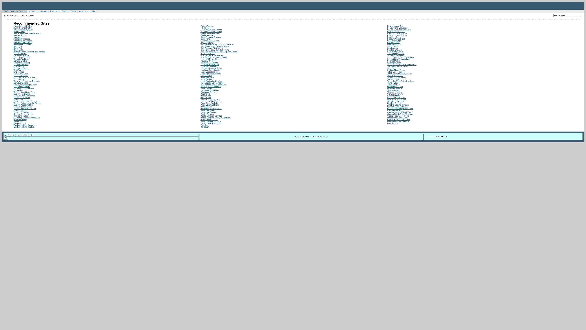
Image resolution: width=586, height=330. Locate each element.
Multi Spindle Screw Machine (213, 83)
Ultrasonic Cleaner (395, 87)
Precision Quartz (394, 37)
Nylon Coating (206, 88)
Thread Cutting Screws (396, 77)
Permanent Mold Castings (211, 101)
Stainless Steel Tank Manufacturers (401, 65)
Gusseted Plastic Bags (210, 41)
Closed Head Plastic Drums (398, 120)
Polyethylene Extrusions (397, 28)
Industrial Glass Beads (210, 65)
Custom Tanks (19, 110)
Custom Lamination (22, 98)
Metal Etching (206, 79)
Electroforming (20, 123)
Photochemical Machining (211, 109)
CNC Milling (19, 66)
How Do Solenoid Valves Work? (214, 57)
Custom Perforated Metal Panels (27, 103)
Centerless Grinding (22, 57)
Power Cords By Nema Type (399, 30)
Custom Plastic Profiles (23, 105)
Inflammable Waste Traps (211, 68)
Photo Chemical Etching (211, 105)
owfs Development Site (293, 6)
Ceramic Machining (22, 63)
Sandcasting (392, 48)
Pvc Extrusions (393, 43)
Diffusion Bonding (21, 116)
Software (31, 11)
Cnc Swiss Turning (21, 68)
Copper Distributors (22, 87)
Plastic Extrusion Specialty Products (215, 118)
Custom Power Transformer (25, 109)
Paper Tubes (206, 96)
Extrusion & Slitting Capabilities (400, 109)
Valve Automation (394, 92)
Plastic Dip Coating (208, 112)
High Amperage (207, 43)
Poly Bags (205, 125)
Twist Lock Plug (393, 85)
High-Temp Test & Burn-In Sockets (215, 50)
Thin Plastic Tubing (395, 76)
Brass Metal (18, 50)
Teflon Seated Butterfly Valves (399, 74)
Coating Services (21, 76)
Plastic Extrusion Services (211, 116)
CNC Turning (19, 70)
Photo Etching (206, 107)
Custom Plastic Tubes (23, 107)
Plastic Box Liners (208, 110)
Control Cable (19, 79)
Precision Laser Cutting (397, 33)
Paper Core (205, 94)
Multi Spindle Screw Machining (213, 85)
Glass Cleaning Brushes (211, 37)
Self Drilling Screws (395, 52)
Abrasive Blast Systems (23, 30)
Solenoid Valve (393, 61)
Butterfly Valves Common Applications (29, 52)
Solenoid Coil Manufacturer (398, 59)
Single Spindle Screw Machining (400, 57)
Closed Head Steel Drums (398, 116)
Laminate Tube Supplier (211, 70)
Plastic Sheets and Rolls (397, 107)
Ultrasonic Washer (395, 88)
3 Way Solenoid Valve (23, 28)
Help (92, 11)
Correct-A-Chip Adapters (24, 88)
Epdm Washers (207, 26)
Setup (63, 11)
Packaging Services (209, 92)
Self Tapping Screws (395, 55)
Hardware (42, 11)
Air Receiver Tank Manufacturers (27, 33)
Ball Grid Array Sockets (23, 44)
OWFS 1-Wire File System (13, 11)
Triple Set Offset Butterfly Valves (400, 81)
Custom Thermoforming (23, 112)
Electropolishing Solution (24, 127)
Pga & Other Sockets (209, 103)
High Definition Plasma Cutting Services (217, 44)
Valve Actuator (393, 90)
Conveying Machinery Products (27, 81)
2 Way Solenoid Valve (23, 26)
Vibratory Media (393, 96)
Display (72, 11)
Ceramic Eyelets (20, 61)
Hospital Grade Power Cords (212, 55)
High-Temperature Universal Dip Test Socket (219, 52)
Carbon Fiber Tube (21, 55)
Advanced (83, 11)
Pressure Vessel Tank (396, 39)
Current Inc (18, 90)
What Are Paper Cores (396, 98)
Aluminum (18, 37)
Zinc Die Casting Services (398, 105)
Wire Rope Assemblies (396, 99)
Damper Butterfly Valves (23, 114)
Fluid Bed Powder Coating (211, 30)
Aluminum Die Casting (23, 41)
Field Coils (205, 28)
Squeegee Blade (394, 63)
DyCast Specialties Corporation (27, 118)
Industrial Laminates (209, 66)
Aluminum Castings (22, 39)
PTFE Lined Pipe (394, 41)
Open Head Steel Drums (397, 118)
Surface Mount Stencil (396, 70)
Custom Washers (394, 110)
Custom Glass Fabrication (24, 96)
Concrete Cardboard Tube (24, 77)
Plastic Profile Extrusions (211, 121)
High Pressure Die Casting (212, 48)
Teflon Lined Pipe (394, 72)
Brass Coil (18, 46)
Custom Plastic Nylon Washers (400, 114)
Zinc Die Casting (394, 103)
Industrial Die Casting (209, 63)
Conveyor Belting (21, 83)
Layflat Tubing (206, 76)
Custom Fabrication (22, 94)
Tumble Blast (392, 83)
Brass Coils (18, 48)
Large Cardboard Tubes (211, 72)
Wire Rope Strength (395, 101)
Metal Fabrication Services (211, 81)
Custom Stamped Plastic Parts (399, 112)
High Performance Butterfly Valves (215, 46)
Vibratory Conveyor (395, 94)
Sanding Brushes (394, 50)
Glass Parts (205, 39)
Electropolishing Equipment (25, 125)
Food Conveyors (207, 35)
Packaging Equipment (210, 90)
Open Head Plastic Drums (398, 121)
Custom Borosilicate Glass (24, 92)
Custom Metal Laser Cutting (25, 101)
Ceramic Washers (21, 65)
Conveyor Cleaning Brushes (25, 85)
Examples (53, 11)
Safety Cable (392, 46)
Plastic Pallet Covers (209, 120)
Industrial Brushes (208, 61)
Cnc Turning (19, 72)
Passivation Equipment (210, 99)
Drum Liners (392, 123)
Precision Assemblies (396, 32)
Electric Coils (19, 121)
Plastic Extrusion (207, 114)
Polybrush (205, 127)
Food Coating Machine (210, 33)
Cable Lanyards (20, 54)
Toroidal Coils (393, 79)
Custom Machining (21, 99)
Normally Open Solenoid (211, 87)
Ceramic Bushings (21, 59)
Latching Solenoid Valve (211, 74)
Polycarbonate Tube (395, 26)
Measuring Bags (207, 77)
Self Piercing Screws (395, 54)
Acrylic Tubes (19, 32)
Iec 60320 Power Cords (210, 59)
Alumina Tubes (20, 35)
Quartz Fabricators (395, 44)
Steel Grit (391, 68)
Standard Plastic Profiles (397, 66)
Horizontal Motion (208, 54)
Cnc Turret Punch (21, 74)
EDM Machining (20, 120)
